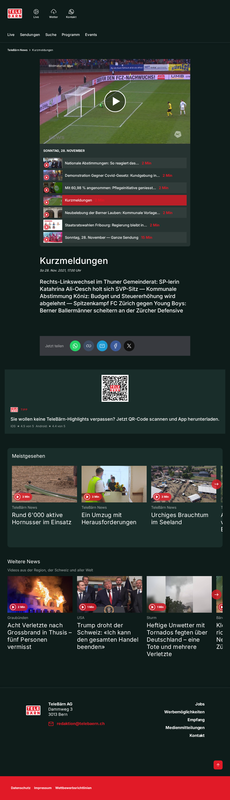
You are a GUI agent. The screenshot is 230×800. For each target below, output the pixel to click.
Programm (71, 34)
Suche (50, 34)
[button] (88, 345)
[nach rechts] (216, 484)
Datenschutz (21, 788)
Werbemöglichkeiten (184, 711)
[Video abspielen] (115, 101)
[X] (129, 345)
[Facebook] (115, 345)
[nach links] (13, 484)
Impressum (43, 788)
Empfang (196, 719)
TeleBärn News (17, 50)
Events (91, 34)
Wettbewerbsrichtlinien (73, 788)
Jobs (200, 704)
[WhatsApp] (75, 345)
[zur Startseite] (15, 13)
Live (11, 34)
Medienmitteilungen (185, 727)
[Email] (102, 345)
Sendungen (30, 34)
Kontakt (197, 735)
